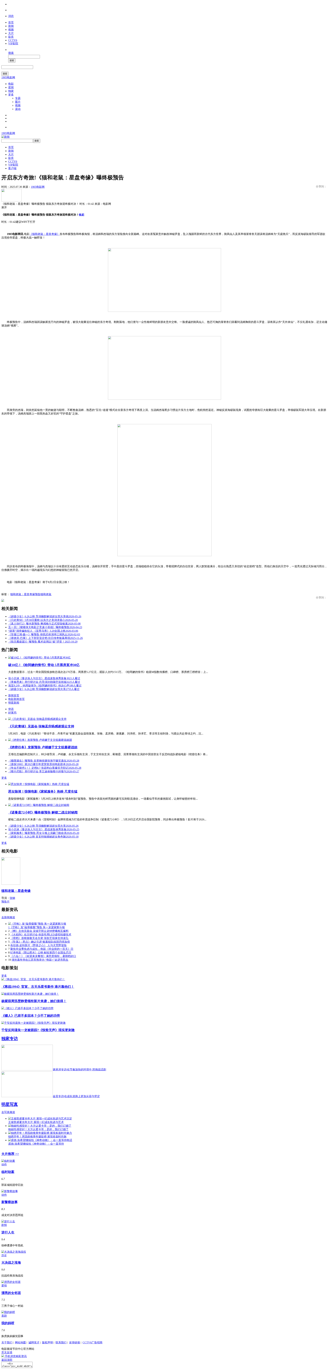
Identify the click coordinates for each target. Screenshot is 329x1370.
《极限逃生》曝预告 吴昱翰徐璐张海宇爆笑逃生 (43, 760)
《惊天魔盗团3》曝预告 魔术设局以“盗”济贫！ (42, 641)
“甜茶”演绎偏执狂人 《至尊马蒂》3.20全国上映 (43, 630)
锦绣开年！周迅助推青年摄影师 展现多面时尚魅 (37, 1136)
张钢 (12, 898)
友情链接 (74, 1342)
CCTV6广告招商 (92, 1342)
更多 (11, 94)
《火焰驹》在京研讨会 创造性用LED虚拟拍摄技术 (40, 934)
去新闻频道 (8, 917)
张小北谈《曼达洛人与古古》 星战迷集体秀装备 (44, 678)
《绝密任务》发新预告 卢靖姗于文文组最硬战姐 (42, 747)
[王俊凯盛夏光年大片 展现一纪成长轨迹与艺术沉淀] (40, 1118)
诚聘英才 (33, 1342)
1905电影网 (8, 77)
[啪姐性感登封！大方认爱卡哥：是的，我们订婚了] (39, 1125)
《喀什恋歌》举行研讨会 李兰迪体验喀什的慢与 (43, 771)
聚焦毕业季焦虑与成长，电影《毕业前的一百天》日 (41, 948)
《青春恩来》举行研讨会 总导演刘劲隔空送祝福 (44, 681)
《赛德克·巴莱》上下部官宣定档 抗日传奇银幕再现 (45, 638)
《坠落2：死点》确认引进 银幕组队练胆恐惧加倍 (40, 941)
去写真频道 (8, 1112)
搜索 (11, 52)
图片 (18, 101)
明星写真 (9, 1104)
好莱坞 (12, 712)
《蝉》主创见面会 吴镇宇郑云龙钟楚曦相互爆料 (39, 930)
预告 (37, 594)
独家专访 (9, 1038)
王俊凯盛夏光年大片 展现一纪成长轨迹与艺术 (36, 1122)
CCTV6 (12, 40)
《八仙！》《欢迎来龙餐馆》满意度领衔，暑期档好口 (43, 956)
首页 (11, 22)
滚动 (18, 109)
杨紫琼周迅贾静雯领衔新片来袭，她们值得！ (33, 1001)
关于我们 (6, 1342)
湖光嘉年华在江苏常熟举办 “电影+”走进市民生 (40, 959)
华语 (11, 709)
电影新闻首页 (16, 699)
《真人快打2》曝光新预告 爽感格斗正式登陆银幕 (44, 623)
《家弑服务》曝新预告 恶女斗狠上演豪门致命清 (43, 833)
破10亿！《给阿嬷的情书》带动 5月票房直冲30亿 (44, 665)
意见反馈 (6, 1352)
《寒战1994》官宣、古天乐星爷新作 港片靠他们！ (37, 986)
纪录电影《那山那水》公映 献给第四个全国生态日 (40, 952)
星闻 (11, 87)
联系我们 (61, 1342)
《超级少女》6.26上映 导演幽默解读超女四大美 (44, 689)
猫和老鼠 (45, 594)
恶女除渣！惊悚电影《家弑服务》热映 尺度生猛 (42, 791)
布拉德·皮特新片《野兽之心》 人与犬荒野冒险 (38, 945)
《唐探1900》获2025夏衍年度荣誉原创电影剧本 (43, 764)
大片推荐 (10, 1154)
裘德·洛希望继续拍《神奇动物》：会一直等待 (36, 1143)
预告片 (5, 901)
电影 (11, 83)
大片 (11, 33)
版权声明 (47, 1342)
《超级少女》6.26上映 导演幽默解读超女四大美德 (44, 616)
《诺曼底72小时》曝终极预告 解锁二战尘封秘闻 (43, 812)
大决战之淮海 (11, 1262)
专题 (18, 98)
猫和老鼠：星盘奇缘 (22, 594)
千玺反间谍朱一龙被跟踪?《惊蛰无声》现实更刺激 (38, 1030)
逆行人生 (7, 1232)
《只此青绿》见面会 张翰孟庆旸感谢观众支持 (41, 726)
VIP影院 (13, 43)
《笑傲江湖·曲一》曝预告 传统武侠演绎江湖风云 (44, 634)
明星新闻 (13, 702)
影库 (11, 36)
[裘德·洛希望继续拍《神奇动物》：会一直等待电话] (40, 1140)
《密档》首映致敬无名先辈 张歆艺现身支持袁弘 (39, 938)
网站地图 (20, 1342)
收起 (81, 214)
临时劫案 (7, 1172)
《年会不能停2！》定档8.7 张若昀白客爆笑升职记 (44, 767)
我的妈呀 (7, 1323)
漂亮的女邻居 (11, 1293)
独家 (11, 91)
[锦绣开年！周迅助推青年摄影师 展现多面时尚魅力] (40, 1132)
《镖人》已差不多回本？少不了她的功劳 (30, 1015)
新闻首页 (13, 695)
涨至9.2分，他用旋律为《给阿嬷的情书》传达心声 (45, 685)
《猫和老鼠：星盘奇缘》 (44, 234)
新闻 (11, 26)
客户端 (12, 168)
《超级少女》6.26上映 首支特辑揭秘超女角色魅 (43, 836)
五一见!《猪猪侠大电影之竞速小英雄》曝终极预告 (45, 627)
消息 (11, 16)
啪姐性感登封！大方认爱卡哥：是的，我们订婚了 (38, 1129)
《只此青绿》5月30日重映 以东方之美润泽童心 (43, 620)
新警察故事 (9, 1202)
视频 (11, 29)
